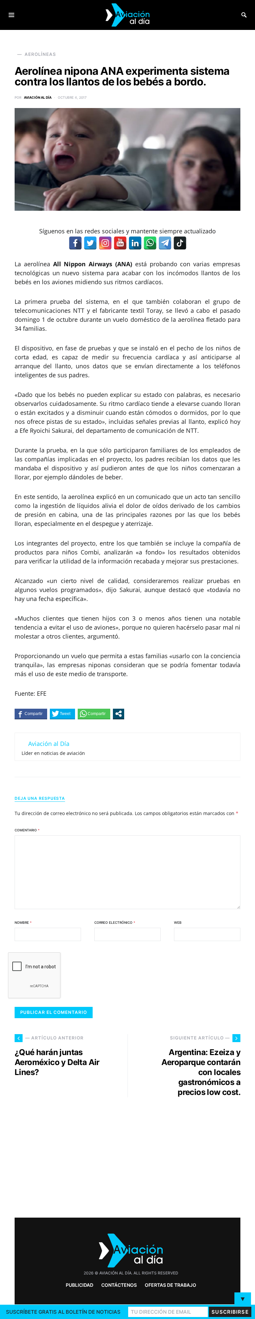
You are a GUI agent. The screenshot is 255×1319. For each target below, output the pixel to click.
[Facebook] (75, 243)
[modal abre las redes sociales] (118, 714)
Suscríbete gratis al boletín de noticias (63, 1312)
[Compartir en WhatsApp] (94, 714)
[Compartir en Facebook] (31, 714)
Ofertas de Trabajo (170, 1285)
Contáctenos (119, 1285)
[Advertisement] (187, 1154)
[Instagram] (105, 243)
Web (178, 922)
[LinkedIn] (135, 243)
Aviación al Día (37, 97)
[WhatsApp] (150, 243)
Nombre (23, 922)
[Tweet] (62, 714)
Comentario (27, 830)
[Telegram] (165, 243)
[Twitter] (90, 243)
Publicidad (79, 1285)
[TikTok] (180, 243)
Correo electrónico (114, 922)
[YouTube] (120, 243)
